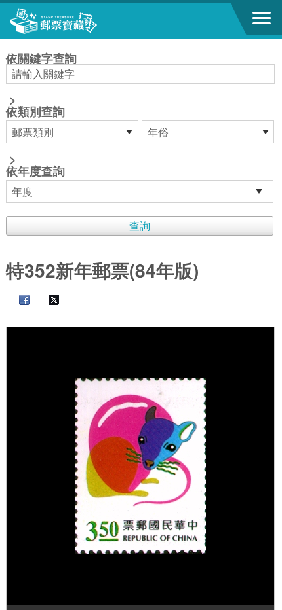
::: (10, 44)
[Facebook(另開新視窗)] (18, 301)
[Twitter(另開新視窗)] (47, 301)
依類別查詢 (35, 111)
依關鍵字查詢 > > (41, 115)
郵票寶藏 (82, 21)
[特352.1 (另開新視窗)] (141, 466)
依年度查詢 (35, 171)
